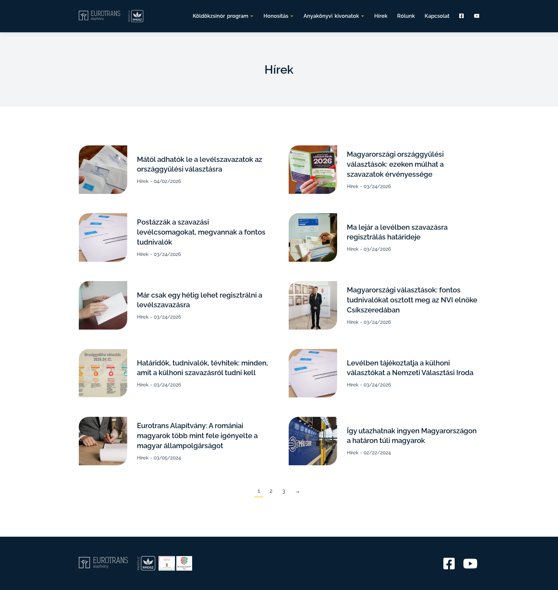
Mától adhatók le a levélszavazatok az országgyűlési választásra (199, 164)
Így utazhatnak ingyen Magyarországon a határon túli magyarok (412, 436)
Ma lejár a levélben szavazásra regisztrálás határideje (397, 232)
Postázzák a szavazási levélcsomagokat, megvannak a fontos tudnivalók (201, 232)
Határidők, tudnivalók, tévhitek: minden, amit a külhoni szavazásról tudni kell (202, 368)
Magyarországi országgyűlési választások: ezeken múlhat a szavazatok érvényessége (395, 164)
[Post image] (103, 169)
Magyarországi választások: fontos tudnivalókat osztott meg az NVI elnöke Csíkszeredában (412, 300)
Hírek (143, 181)
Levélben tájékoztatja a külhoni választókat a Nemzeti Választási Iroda (410, 368)
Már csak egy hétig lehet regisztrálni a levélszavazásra (199, 300)
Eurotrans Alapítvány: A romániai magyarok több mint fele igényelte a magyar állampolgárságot (197, 435)
